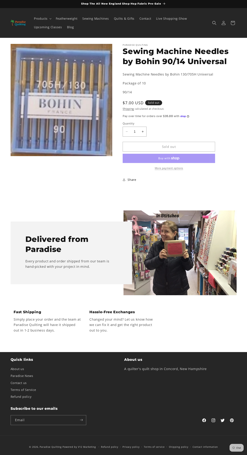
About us (17, 369)
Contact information (205, 447)
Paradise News (22, 376)
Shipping (128, 108)
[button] (42, 18)
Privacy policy (131, 447)
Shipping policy (178, 447)
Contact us (19, 383)
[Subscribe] (81, 420)
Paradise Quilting (51, 447)
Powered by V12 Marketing (79, 447)
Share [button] (132, 180)
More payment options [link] (169, 168)
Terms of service (154, 447)
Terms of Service (23, 390)
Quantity (128, 123)
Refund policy (21, 396)
